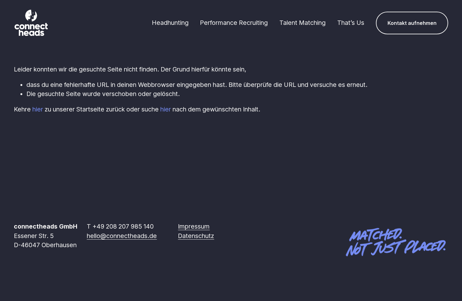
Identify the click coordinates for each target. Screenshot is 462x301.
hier (37, 109)
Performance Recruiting (234, 22)
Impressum (194, 226)
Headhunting (170, 22)
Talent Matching (302, 22)
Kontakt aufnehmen (412, 23)
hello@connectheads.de (122, 236)
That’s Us (350, 22)
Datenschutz (196, 236)
